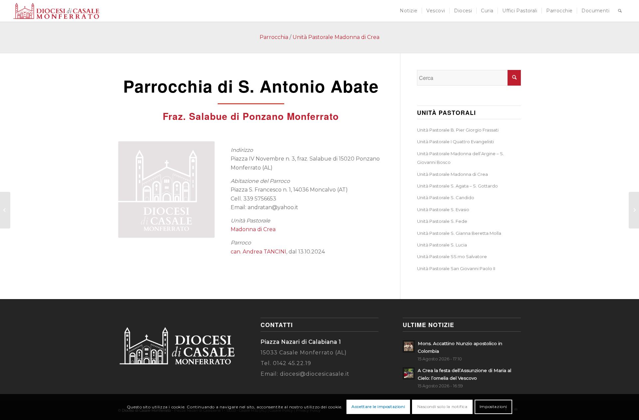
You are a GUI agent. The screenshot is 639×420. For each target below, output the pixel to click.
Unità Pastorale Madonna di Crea (336, 37)
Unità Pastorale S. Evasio (443, 209)
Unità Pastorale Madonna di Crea (452, 174)
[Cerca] (620, 11)
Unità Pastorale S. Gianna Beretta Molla (459, 233)
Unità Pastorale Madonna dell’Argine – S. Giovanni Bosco (460, 158)
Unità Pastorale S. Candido (445, 197)
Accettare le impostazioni (378, 406)
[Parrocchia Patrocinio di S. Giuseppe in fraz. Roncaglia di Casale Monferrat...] (5, 210)
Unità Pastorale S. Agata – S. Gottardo (457, 186)
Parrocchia (274, 37)
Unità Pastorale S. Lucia (442, 244)
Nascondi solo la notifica (442, 406)
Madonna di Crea (253, 229)
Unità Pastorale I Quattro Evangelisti (455, 141)
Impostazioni (493, 406)
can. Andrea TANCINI (258, 251)
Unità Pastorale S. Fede (442, 221)
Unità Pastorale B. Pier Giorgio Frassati (458, 130)
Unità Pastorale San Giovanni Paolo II (456, 268)
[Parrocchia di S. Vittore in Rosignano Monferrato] (634, 210)
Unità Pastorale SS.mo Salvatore (452, 256)
